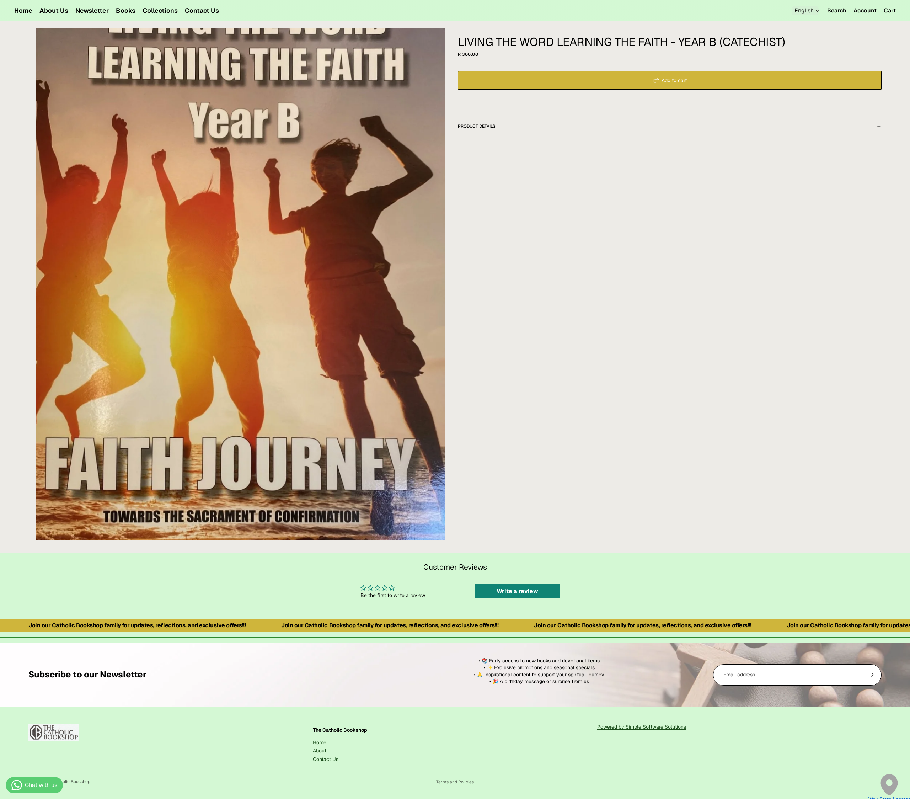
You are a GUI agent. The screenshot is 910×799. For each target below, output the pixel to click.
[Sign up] (870, 674)
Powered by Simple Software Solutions (641, 727)
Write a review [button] (517, 591)
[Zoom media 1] (240, 284)
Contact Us (325, 759)
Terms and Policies (455, 782)
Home (319, 742)
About (319, 750)
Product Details (477, 126)
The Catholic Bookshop (67, 781)
